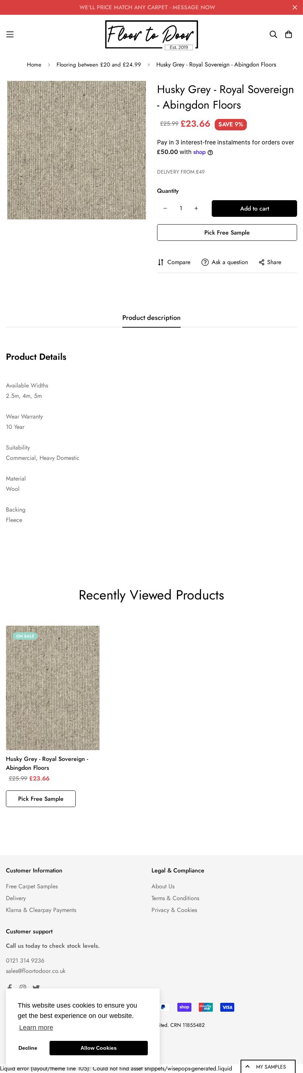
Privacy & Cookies (174, 910)
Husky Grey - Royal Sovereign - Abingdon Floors (47, 763)
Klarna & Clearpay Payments (41, 910)
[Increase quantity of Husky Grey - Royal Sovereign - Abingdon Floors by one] (196, 208)
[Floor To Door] (151, 34)
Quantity (168, 191)
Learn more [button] (36, 1027)
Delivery (16, 898)
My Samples (271, 1066)
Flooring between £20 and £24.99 (99, 65)
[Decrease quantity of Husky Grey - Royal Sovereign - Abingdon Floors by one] (165, 208)
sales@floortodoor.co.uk (35, 971)
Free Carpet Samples (32, 886)
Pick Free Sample (227, 232)
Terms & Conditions (175, 898)
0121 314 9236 (25, 960)
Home (34, 65)
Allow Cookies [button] (99, 1048)
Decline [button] (27, 1048)
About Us (163, 886)
